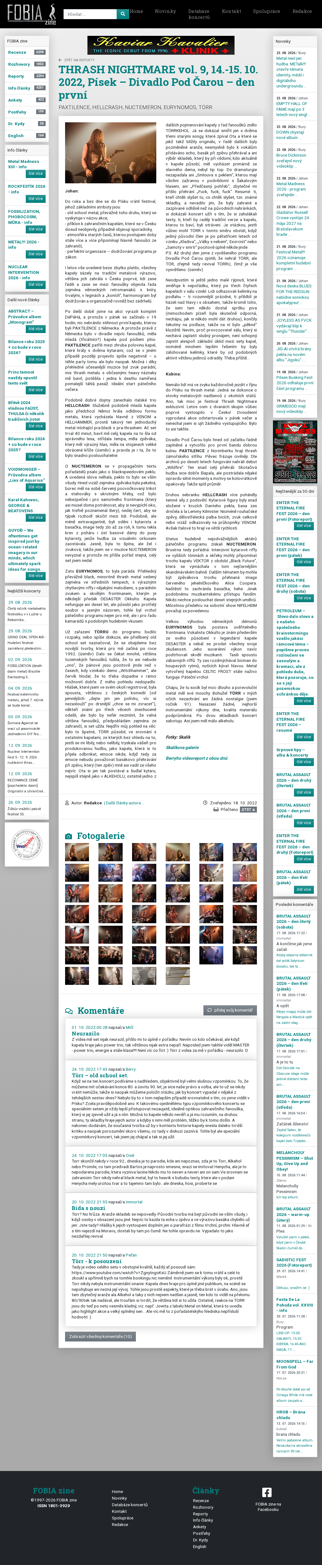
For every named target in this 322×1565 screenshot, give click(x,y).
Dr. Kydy (200, 1539)
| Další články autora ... (124, 802)
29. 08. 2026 (20, 602)
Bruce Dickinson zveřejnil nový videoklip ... (291, 158)
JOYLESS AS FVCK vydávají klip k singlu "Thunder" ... (294, 323)
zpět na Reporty (79, 60)
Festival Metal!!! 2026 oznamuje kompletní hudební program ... (293, 258)
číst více (36, 173)
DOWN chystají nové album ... (291, 132)
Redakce (302, 11)
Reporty (200, 1513)
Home (136, 11)
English (199, 1546)
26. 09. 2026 (20, 802)
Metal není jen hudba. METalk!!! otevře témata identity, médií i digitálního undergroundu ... (291, 69)
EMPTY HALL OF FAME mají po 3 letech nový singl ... (293, 106)
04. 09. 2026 (20, 688)
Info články (203, 1520)
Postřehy (201, 1533)
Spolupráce (266, 11)
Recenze (201, 1500)
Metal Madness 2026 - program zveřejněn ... (292, 186)
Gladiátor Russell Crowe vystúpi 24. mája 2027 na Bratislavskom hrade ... (293, 221)
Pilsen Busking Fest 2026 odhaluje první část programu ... (295, 380)
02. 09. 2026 (20, 659)
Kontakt (231, 11)
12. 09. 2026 (20, 745)
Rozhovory (203, 1507)
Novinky (165, 11)
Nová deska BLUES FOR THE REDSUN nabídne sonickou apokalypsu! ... (294, 292)
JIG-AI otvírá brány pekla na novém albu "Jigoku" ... (293, 351)
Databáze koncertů (199, 14)
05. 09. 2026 (20, 716)
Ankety (199, 1526)
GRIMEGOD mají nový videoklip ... (291, 406)
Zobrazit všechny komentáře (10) (100, 1336)
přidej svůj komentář (233, 1010)
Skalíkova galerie (182, 747)
